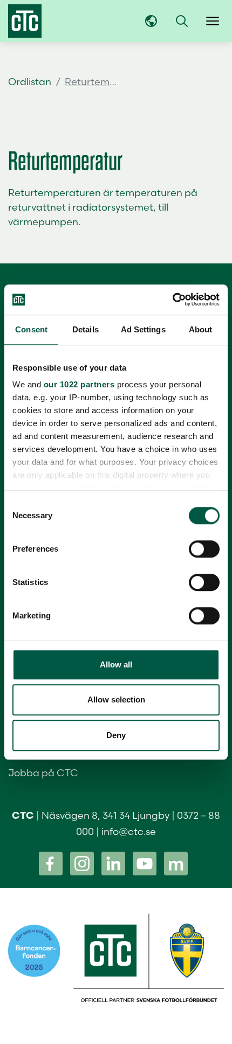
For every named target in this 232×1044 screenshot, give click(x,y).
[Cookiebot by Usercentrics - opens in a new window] (172, 300)
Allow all (116, 664)
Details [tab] (85, 329)
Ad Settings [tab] (143, 329)
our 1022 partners (79, 384)
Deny (116, 735)
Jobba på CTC (43, 773)
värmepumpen (43, 221)
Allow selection (116, 699)
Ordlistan (29, 81)
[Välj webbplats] (151, 21)
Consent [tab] (31, 329)
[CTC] (25, 21)
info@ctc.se (128, 831)
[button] (182, 21)
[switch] (204, 549)
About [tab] (201, 329)
